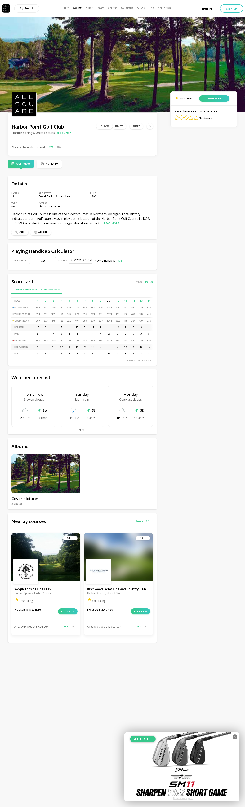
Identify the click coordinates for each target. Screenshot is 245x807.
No (59, 147)
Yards (139, 282)
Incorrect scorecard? (138, 360)
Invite (119, 126)
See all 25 (142, 521)
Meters (149, 282)
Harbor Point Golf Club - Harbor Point (36, 289)
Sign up (231, 8)
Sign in (207, 8)
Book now (68, 611)
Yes (51, 147)
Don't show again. (183, 798)
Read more (111, 223)
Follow (104, 126)
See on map (64, 133)
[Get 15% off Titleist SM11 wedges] (181, 766)
